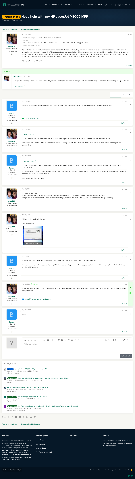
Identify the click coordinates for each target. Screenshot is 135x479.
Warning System (41, 444)
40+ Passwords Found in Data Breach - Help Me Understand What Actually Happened (43, 406)
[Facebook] (104, 450)
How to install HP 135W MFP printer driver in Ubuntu (29, 369)
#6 (126, 215)
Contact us (93, 470)
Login (71, 440)
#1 (131, 35)
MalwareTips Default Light (13, 470)
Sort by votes (127, 95)
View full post (18, 86)
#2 (126, 101)
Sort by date (115, 95)
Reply (130, 65)
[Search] (130, 5)
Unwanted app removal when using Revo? (27, 397)
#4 (126, 156)
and (33, 118)
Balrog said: (28, 134)
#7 (126, 256)
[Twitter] (107, 450)
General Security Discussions (16, 410)
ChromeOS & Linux (13, 373)
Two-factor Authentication (44, 452)
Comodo (10, 382)
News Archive (11, 391)
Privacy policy (112, 470)
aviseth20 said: (29, 161)
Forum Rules (40, 440)
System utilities (12, 401)
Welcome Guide (41, 448)
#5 (126, 189)
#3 (126, 129)
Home (125, 470)
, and (38, 299)
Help (120, 470)
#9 (126, 310)
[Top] (128, 470)
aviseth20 (7, 20)
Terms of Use (102, 470)
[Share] (128, 35)
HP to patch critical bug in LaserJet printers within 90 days (27, 387)
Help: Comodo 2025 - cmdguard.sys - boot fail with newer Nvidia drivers (38, 378)
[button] (49, 4)
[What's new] (126, 5)
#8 (126, 284)
